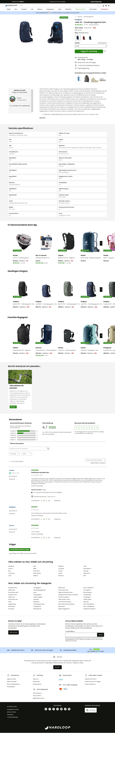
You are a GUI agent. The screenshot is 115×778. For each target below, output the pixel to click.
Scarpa (60, 571)
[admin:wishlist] (105, 51)
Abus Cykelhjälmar (88, 606)
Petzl (84, 575)
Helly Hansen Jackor (64, 599)
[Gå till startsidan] (76, 16)
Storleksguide (102, 43)
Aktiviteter (68, 9)
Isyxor (35, 592)
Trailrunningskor (38, 597)
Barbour (35, 575)
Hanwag (85, 571)
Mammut (61, 575)
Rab (9, 571)
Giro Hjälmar (87, 590)
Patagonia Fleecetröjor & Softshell (68, 594)
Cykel (59, 9)
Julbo (85, 566)
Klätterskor (36, 601)
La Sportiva (11, 573)
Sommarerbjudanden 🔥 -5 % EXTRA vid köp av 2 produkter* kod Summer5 (57, 12)
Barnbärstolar (37, 608)
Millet (34, 568)
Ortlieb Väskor (87, 599)
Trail (32, 9)
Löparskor (36, 599)
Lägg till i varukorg (89, 51)
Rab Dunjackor (87, 592)
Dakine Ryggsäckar (63, 608)
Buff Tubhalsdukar (88, 604)
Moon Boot (36, 571)
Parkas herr (11, 597)
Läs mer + (42, 118)
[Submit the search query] (99, 6)
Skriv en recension (94, 24)
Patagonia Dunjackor (89, 608)
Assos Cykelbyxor (88, 587)
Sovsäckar (11, 608)
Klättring (39, 9)
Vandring (24, 9)
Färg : (82, 32)
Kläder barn (61, 587)
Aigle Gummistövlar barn (65, 592)
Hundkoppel (86, 597)
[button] (26, 31)
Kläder (9, 9)
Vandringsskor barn (39, 604)
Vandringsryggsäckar (88, 16)
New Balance (87, 568)
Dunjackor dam (12, 587)
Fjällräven (61, 566)
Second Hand (81, 9)
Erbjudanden (104, 9)
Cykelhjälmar (37, 606)
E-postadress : (70, 631)
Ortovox (10, 568)
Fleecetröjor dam (13, 592)
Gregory (78, 20)
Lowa (9, 575)
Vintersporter (50, 9)
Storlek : (77, 43)
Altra (34, 566)
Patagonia (11, 566)
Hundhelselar (87, 594)
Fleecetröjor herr (13, 599)
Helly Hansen (37, 573)
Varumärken (93, 9)
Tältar (10, 601)
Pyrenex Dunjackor (63, 597)
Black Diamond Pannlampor (66, 604)
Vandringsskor (37, 594)
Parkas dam (11, 590)
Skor (16, 9)
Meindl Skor (61, 606)
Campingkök (37, 587)
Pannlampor (11, 606)
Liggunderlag (12, 604)
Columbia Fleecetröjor (64, 601)
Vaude (60, 573)
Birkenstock (86, 573)
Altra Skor (86, 601)
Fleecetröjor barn (63, 590)
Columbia (61, 568)
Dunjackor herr (12, 594)
